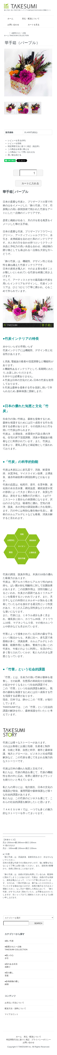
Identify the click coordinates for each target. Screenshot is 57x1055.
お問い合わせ (13, 25)
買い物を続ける (14, 155)
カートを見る (33, 25)
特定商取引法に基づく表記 (17, 1039)
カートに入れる (30, 183)
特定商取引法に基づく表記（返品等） (24, 146)
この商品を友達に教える (18, 149)
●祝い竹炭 (9, 941)
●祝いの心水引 (9, 956)
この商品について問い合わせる (21, 152)
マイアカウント (11, 1014)
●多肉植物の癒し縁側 (12, 982)
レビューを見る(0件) (17, 140)
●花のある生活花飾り (11, 965)
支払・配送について (30, 18)
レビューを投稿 (14, 143)
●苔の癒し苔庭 (9, 974)
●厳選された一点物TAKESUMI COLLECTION (16, 948)
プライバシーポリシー (41, 1039)
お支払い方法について (14, 1003)
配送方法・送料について (15, 1008)
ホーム (10, 18)
